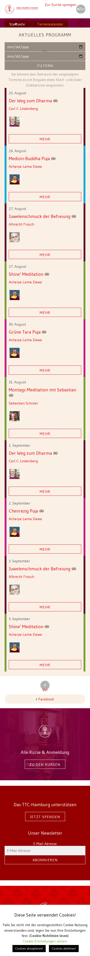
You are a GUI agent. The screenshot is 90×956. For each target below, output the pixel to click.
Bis (45, 52)
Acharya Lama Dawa (25, 166)
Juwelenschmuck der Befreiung (40, 216)
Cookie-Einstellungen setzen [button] (45, 941)
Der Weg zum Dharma (31, 100)
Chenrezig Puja (24, 511)
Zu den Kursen (45, 764)
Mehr (45, 139)
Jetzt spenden (45, 816)
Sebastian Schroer (23, 403)
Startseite (17, 24)
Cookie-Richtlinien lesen (49, 936)
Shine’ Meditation (27, 274)
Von (45, 43)
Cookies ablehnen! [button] (64, 948)
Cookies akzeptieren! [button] (29, 948)
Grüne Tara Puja (25, 332)
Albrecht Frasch (21, 224)
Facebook (45, 699)
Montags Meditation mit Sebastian (42, 390)
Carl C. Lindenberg (23, 108)
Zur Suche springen (60, 4)
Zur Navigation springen (80, 10)
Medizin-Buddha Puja (30, 158)
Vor (45, 689)
